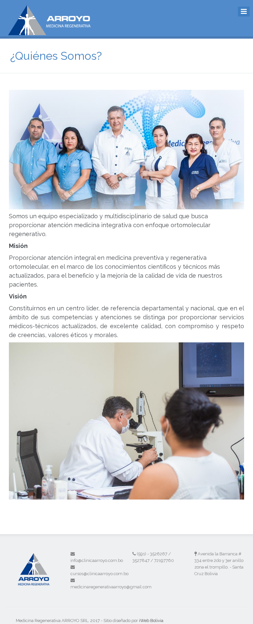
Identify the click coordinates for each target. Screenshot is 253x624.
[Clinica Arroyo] (52, 32)
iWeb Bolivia (151, 620)
